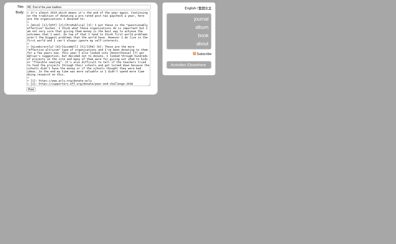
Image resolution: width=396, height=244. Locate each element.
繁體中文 (205, 8)
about (202, 43)
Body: (20, 12)
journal (201, 19)
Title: (20, 6)
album (202, 27)
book (203, 35)
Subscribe (204, 54)
